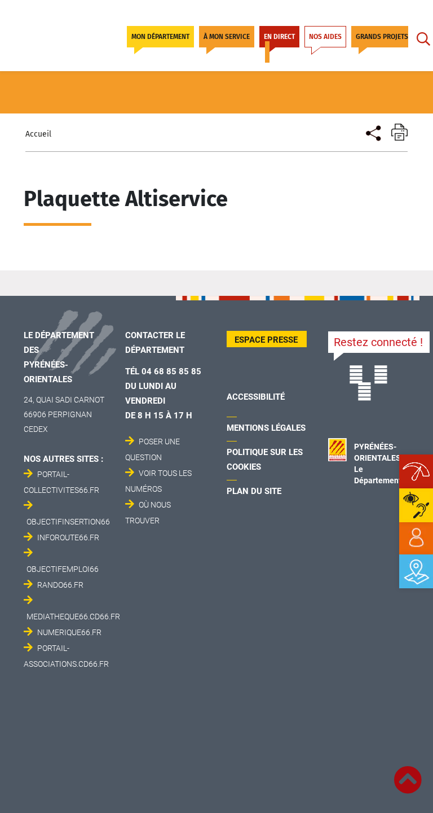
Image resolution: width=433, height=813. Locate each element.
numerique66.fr (69, 632)
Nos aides (325, 37)
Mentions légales (266, 428)
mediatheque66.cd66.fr (73, 616)
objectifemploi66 (62, 569)
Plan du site (254, 491)
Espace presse (266, 340)
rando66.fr (60, 584)
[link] (416, 538)
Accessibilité (256, 397)
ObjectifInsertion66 (68, 521)
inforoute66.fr (68, 537)
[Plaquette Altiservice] (372, 132)
